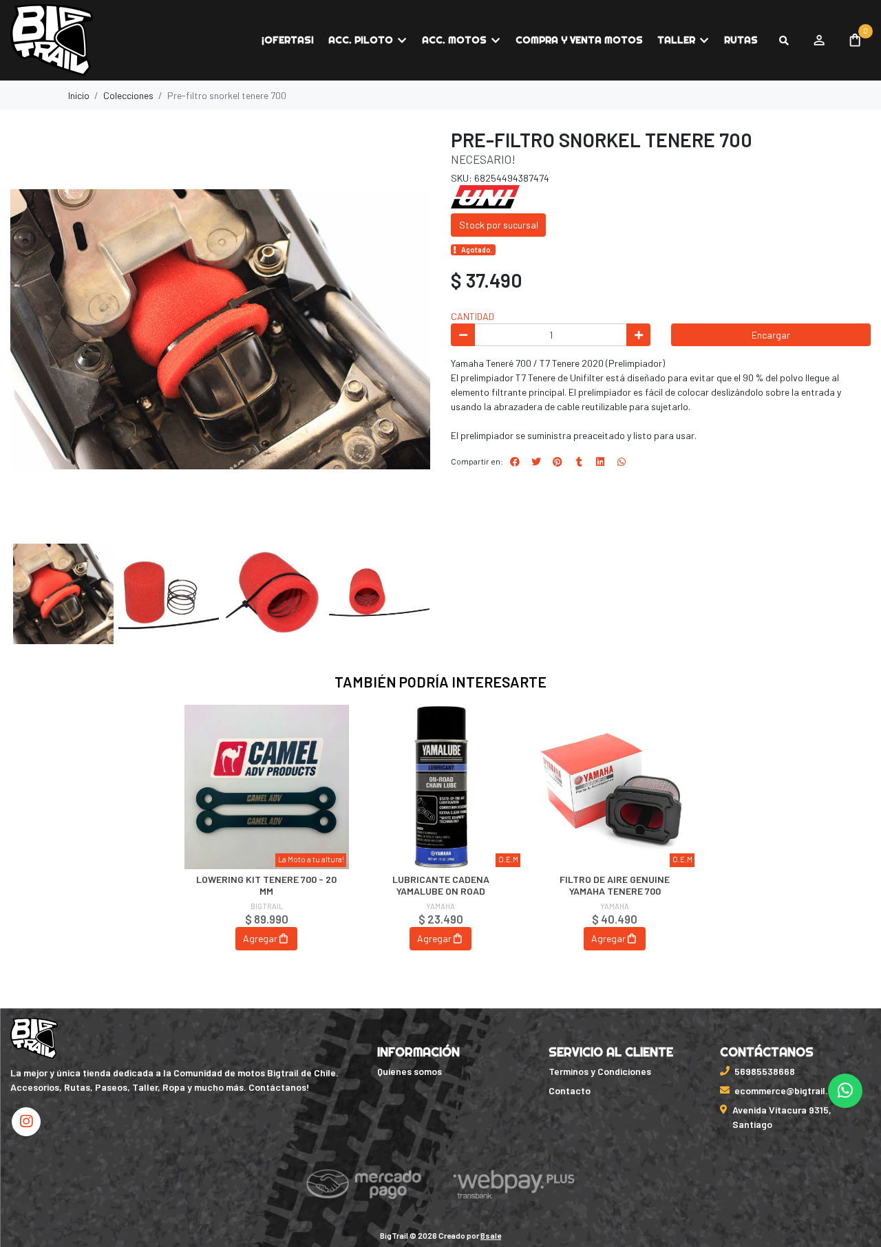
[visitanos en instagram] (26, 1121)
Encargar (771, 335)
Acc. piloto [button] (360, 40)
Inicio (78, 95)
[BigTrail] (79, 40)
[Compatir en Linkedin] (600, 461)
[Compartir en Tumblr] (578, 461)
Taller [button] (676, 40)
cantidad (472, 316)
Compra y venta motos (579, 40)
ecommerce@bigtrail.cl (785, 1090)
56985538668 (764, 1071)
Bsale (490, 1235)
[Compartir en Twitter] (536, 461)
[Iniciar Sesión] (818, 40)
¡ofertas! (288, 40)
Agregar (260, 938)
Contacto (570, 1090)
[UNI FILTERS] (485, 196)
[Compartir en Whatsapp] (621, 461)
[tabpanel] (267, 842)
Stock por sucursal (498, 225)
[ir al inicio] (34, 1038)
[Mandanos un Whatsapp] (845, 1091)
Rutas (741, 40)
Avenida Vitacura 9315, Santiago (781, 1117)
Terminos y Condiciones (600, 1071)
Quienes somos (409, 1071)
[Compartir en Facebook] (514, 461)
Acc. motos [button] (454, 40)
